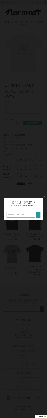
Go (38, 215)
